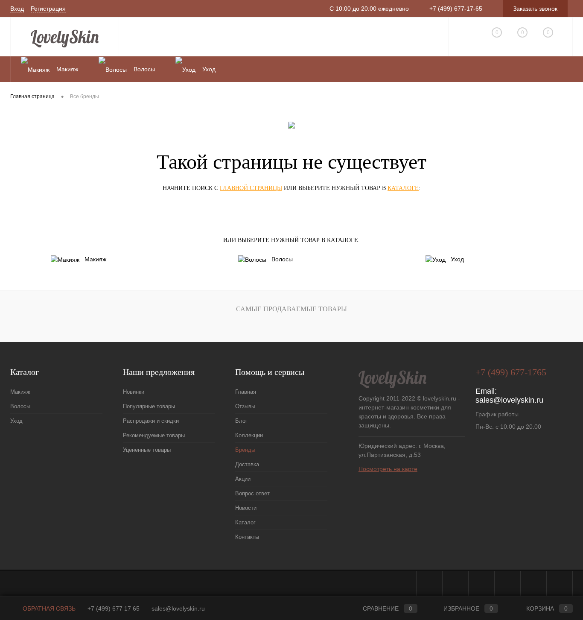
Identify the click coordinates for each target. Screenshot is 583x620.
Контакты (247, 537)
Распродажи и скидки (151, 421)
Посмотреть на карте (388, 468)
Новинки (133, 392)
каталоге (403, 188)
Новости (246, 508)
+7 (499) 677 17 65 (113, 608)
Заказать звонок (535, 8)
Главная (245, 392)
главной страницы (251, 188)
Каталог (245, 522)
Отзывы (245, 406)
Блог (241, 421)
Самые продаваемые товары (291, 309)
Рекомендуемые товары (154, 435)
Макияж (95, 259)
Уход (457, 259)
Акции (243, 479)
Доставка (247, 464)
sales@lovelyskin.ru (509, 400)
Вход (17, 8)
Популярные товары (149, 406)
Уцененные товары (147, 450)
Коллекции (249, 435)
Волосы (282, 259)
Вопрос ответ (252, 493)
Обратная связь (48, 608)
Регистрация (48, 8)
